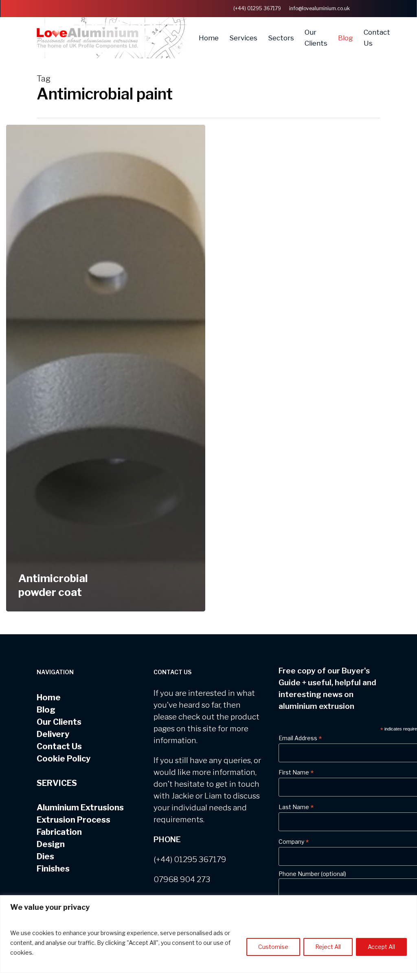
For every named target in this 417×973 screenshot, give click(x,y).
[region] (208, 934)
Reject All (328, 946)
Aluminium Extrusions (80, 807)
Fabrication (59, 832)
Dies (45, 856)
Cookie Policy (63, 758)
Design (51, 844)
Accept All (381, 946)
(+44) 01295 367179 (190, 859)
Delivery (53, 734)
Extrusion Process (73, 820)
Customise (273, 946)
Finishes (53, 869)
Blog (46, 710)
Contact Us (59, 746)
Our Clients (59, 722)
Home (49, 697)
